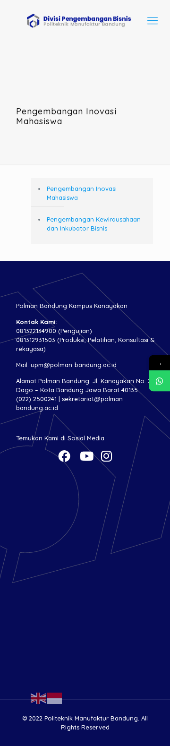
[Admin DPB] (159, 380)
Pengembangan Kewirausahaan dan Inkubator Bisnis (94, 223)
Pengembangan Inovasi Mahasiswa (82, 193)
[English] (39, 697)
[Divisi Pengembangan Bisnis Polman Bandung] (85, 20)
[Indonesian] (55, 697)
